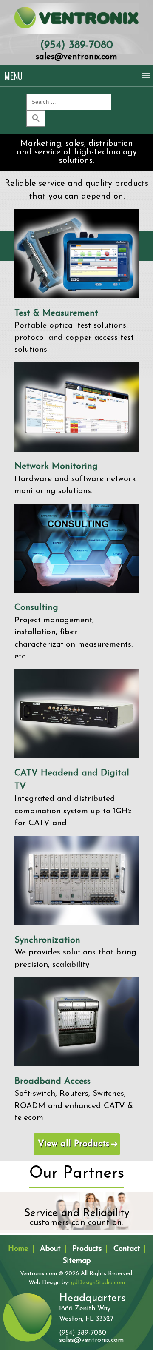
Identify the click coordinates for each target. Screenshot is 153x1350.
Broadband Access (52, 1081)
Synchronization (47, 940)
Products (87, 1249)
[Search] (35, 118)
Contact (126, 1249)
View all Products (73, 1143)
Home (18, 1249)
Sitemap (76, 1261)
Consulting (36, 607)
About (50, 1249)
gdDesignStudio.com (98, 1282)
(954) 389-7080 (76, 45)
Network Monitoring (56, 466)
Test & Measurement (56, 313)
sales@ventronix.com (76, 57)
